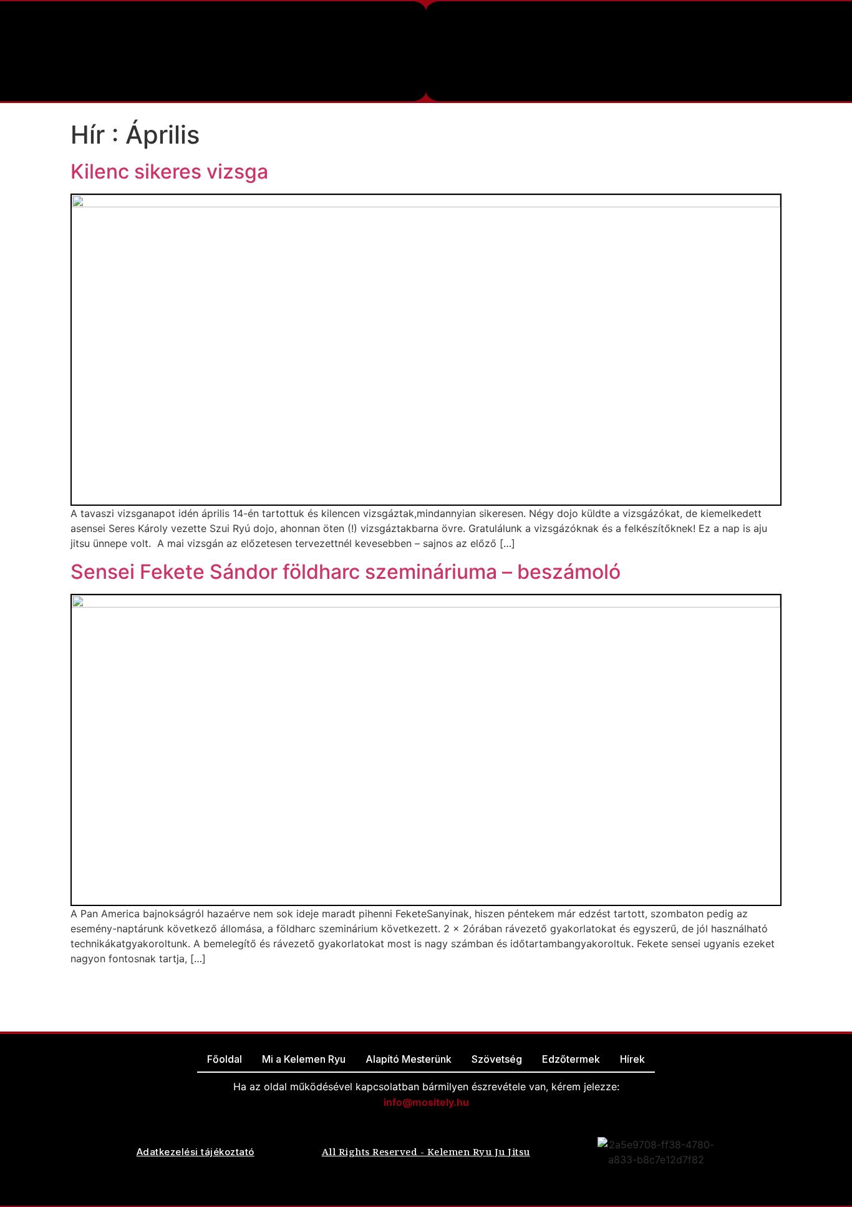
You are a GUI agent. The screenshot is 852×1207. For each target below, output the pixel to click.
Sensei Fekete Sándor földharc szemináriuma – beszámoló (345, 571)
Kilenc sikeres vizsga (169, 171)
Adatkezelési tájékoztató (195, 1152)
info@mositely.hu (426, 1102)
